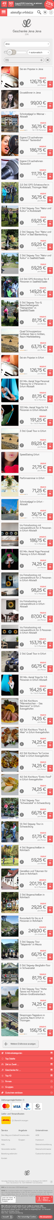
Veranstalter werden (8, 1149)
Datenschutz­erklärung (44, 1144)
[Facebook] (51, 1181)
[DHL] (5, 1120)
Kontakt (4, 1158)
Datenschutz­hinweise (43, 1149)
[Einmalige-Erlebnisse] (21, 12)
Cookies (23, 1208)
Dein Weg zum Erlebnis (9, 1135)
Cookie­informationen (43, 1154)
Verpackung (5, 1140)
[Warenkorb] (45, 12)
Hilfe (3, 1144)
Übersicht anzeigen (21, 1120)
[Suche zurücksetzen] (47, 60)
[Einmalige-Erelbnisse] (27, 1172)
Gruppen (21, 1140)
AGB (37, 1135)
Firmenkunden (23, 1135)
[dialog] (27, 1212)
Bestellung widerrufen (9, 1154)
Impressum (40, 1140)
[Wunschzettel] (51, 12)
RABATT (48, 6)
